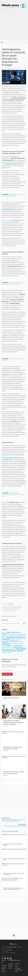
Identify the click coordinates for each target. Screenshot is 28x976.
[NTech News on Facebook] (3, 958)
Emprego (23, 634)
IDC (5, 638)
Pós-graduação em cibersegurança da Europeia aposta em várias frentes (13, 494)
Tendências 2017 (17, 964)
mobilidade (20, 641)
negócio (5, 643)
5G (2, 632)
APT (8, 607)
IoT (10, 641)
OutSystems (16, 643)
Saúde (12, 647)
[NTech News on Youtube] (11, 958)
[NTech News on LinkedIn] (8, 958)
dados (13, 634)
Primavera (12, 645)
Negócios (10, 965)
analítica (4, 632)
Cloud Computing (17, 967)
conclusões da (11, 220)
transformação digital (12, 650)
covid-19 (9, 634)
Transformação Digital (17, 970)
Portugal (6, 645)
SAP (9, 647)
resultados (5, 647)
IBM (3, 638)
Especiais (17, 960)
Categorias (10, 960)
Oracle (12, 643)
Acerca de (4, 961)
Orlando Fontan (11, 608)
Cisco (21, 632)
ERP (7, 636)
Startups (10, 966)
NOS (10, 643)
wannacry (13, 610)
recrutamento (19, 645)
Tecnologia (21, 649)
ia (25, 636)
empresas (4, 636)
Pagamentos (21, 643)
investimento (5, 641)
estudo (10, 636)
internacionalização (14, 640)
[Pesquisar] (24, 623)
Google (23, 636)
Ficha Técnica (4, 970)
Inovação (10, 637)
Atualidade (10, 604)
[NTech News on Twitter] (5, 958)
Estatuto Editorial (4, 967)
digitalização (17, 634)
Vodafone (4, 652)
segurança (17, 647)
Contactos (4, 965)
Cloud (4, 634)
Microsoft (14, 641)
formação (19, 607)
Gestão (20, 636)
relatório (8, 98)
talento (13, 649)
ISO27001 (5, 608)
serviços (23, 647)
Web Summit (8, 652)
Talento (10, 968)
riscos (17, 608)
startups (9, 649)
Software (4, 649)
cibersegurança (13, 607)
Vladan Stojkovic (6, 610)
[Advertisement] (14, 26)
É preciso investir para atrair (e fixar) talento (14, 826)
